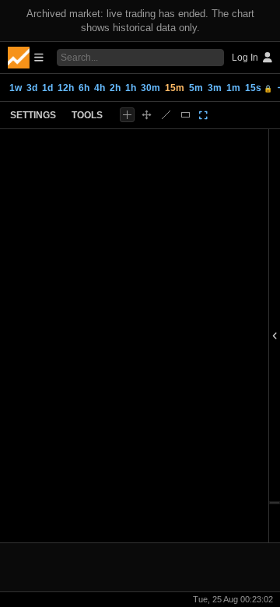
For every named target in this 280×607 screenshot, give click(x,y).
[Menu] (25, 57)
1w (15, 87)
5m (196, 87)
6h (84, 87)
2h (115, 87)
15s (258, 87)
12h (66, 87)
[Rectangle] (185, 114)
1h (130, 87)
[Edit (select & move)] (146, 114)
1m (233, 87)
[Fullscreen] (203, 115)
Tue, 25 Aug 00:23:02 (233, 599)
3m (215, 87)
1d (47, 87)
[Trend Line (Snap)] (166, 114)
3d (31, 87)
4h (99, 87)
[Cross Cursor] (127, 114)
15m (174, 87)
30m (150, 87)
